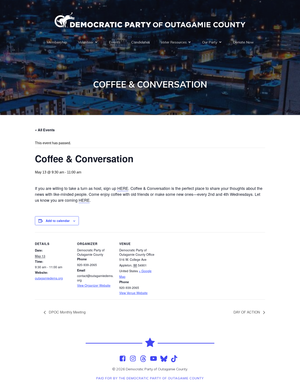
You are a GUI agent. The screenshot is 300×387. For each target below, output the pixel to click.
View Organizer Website (93, 285)
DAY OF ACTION (247, 312)
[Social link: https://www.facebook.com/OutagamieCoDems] (124, 358)
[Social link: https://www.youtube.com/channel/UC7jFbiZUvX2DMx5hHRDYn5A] (155, 358)
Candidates (140, 42)
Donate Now (243, 42)
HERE (122, 188)
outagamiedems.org (49, 278)
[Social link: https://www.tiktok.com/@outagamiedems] (176, 358)
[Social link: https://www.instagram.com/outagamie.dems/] (134, 358)
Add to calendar (58, 220)
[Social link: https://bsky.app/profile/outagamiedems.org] (165, 358)
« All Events (45, 129)
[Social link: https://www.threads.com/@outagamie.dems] (145, 358)
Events (114, 42)
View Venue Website (133, 293)
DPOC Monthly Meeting (67, 312)
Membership (57, 42)
